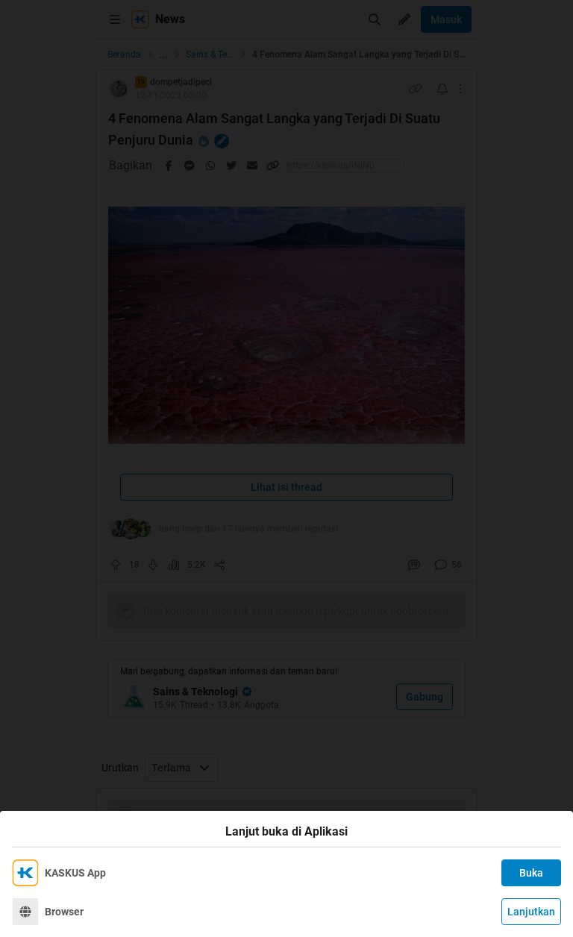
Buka (531, 873)
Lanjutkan (531, 912)
